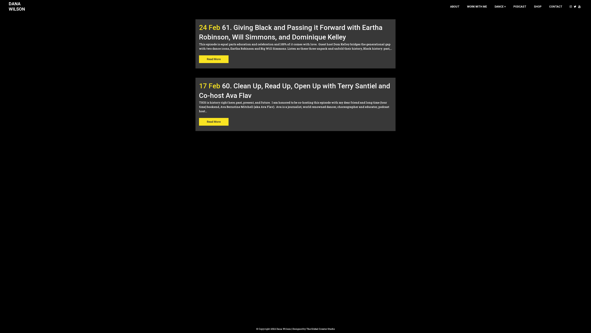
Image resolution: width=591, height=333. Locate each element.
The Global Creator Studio (320, 328)
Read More (214, 59)
